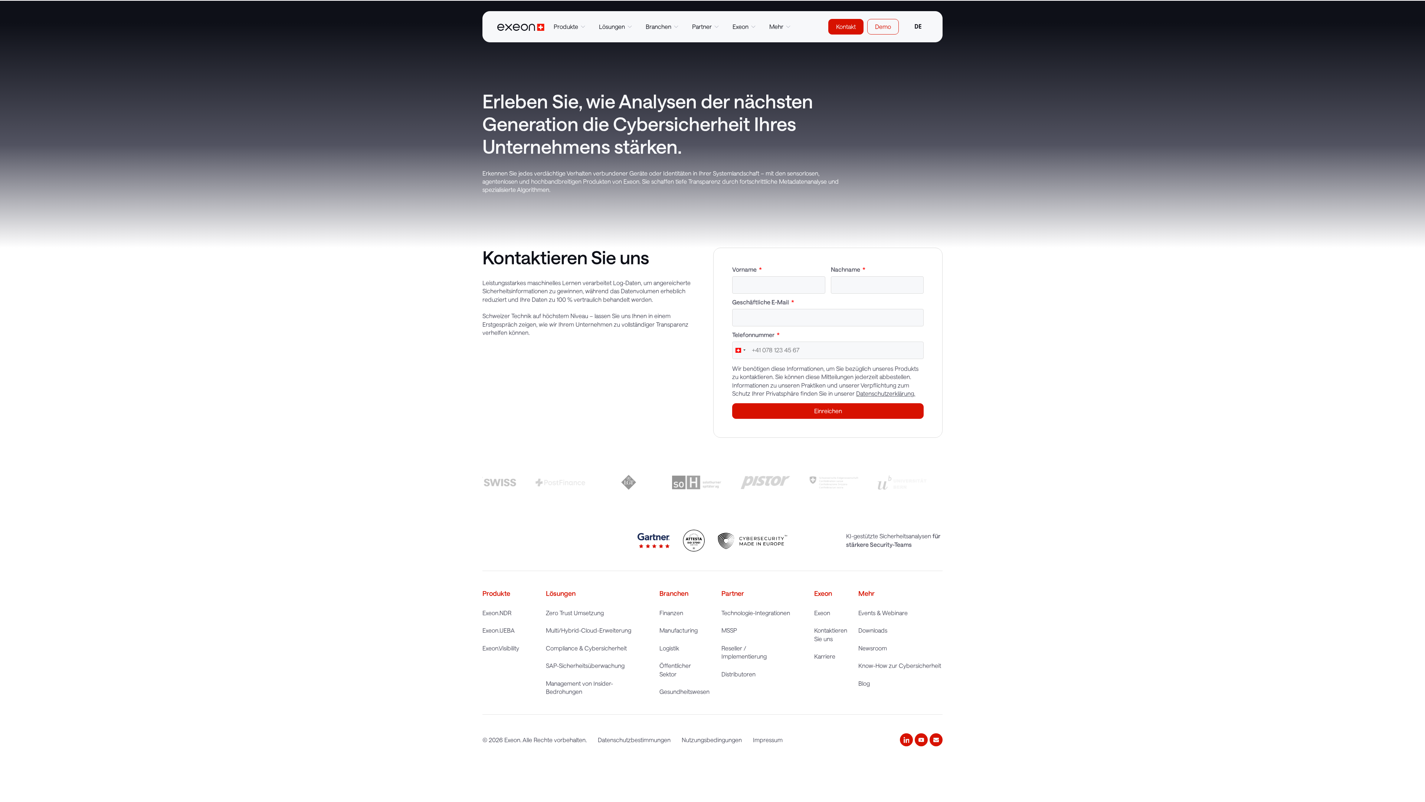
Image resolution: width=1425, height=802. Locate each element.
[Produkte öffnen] (583, 26)
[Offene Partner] (717, 26)
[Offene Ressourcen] (788, 26)
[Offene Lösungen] (630, 26)
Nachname (846, 270)
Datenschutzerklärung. (885, 393)
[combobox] (918, 27)
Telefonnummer (754, 335)
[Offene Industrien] (676, 26)
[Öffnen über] (753, 26)
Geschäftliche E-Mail (761, 302)
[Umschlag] (936, 739)
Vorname (745, 270)
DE (918, 26)
